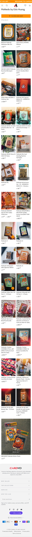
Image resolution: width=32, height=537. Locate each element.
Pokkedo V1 (4, 241)
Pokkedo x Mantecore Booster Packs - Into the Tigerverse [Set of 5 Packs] (23, 380)
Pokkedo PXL (5, 182)
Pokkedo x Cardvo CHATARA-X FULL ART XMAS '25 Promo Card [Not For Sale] (7, 350)
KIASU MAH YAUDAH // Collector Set (8, 98)
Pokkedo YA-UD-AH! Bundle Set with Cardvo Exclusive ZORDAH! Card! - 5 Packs (23, 410)
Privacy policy (26, 531)
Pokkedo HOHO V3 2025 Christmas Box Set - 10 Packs (8, 127)
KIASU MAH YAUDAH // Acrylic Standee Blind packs (23, 70)
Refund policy (17, 531)
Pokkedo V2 (19, 241)
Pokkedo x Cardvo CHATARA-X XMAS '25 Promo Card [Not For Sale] (22, 350)
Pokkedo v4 (19, 266)
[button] (7, 5)
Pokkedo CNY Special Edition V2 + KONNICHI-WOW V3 (23, 99)
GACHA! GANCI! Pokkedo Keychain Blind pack (8, 70)
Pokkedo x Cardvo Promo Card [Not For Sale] (8, 378)
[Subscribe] (30, 499)
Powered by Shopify (7, 531)
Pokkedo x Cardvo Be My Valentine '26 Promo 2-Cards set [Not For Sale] (23, 320)
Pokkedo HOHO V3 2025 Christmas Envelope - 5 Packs (23, 127)
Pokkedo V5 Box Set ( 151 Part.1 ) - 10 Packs (8, 293)
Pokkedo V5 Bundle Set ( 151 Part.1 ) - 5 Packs (23, 293)
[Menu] (2, 5)
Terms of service (17, 533)
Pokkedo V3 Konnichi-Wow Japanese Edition (7, 266)
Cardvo (13, 529)
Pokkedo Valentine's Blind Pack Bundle (7, 319)
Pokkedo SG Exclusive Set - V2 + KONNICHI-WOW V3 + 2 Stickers (22, 184)
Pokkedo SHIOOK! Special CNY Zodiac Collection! (6, 212)
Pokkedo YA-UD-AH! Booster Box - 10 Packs (7, 408)
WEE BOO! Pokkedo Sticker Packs (10, 456)
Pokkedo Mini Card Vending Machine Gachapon (21, 155)
